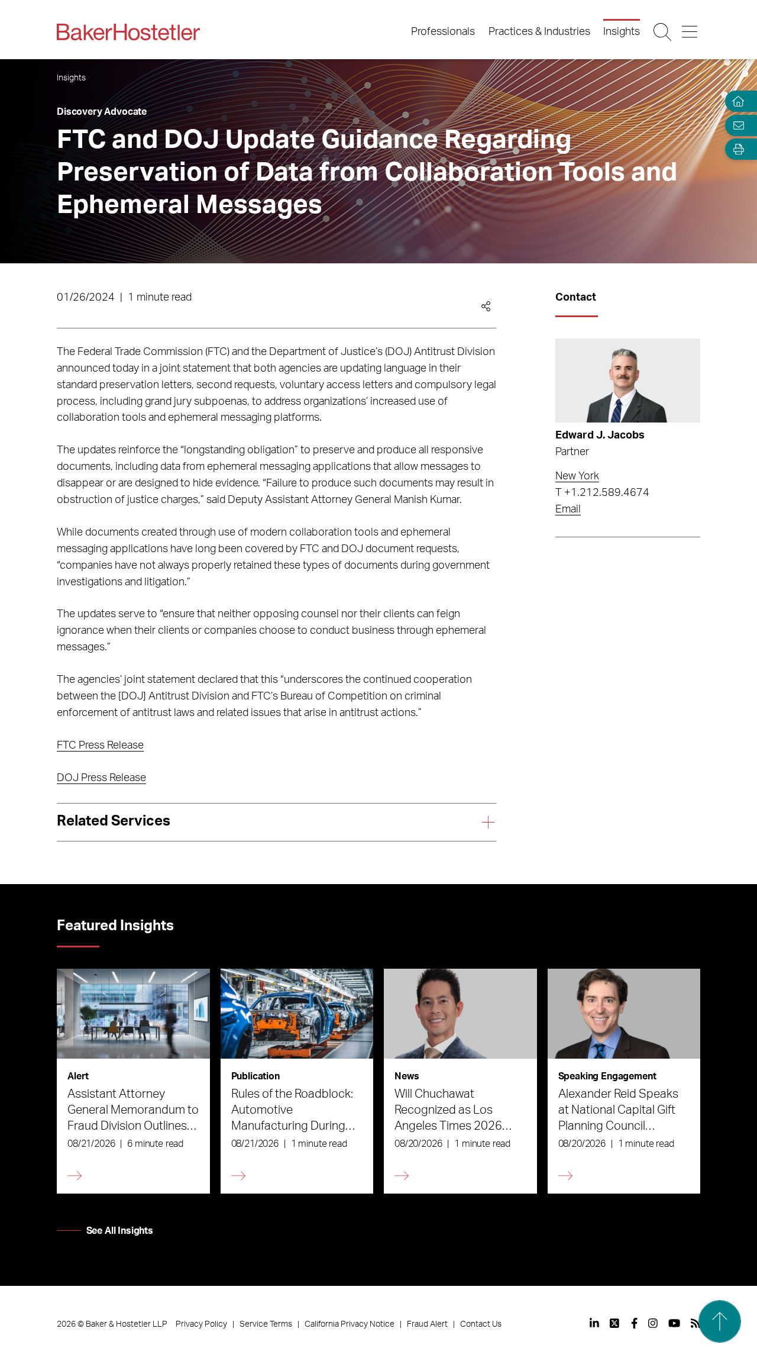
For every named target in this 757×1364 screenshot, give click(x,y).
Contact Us (481, 1324)
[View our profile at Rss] (695, 1323)
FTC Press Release (100, 745)
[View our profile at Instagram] (653, 1323)
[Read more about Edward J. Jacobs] (627, 380)
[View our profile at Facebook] (634, 1323)
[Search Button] (663, 32)
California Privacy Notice (349, 1324)
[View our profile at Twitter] (615, 1323)
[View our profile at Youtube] (674, 1323)
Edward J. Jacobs (600, 435)
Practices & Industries (539, 32)
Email (568, 509)
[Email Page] (735, 125)
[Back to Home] (128, 32)
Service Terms (266, 1324)
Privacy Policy (201, 1324)
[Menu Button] (690, 32)
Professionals (443, 32)
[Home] (735, 101)
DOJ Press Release (101, 778)
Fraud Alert (427, 1324)
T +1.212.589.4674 (602, 493)
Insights (621, 32)
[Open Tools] (735, 149)
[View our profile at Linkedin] (594, 1323)
